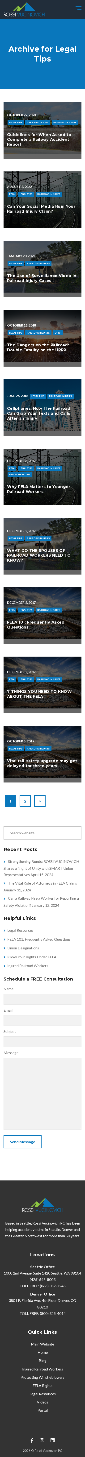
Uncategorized (19, 474)
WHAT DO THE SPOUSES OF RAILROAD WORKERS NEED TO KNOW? (39, 555)
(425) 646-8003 (42, 1279)
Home (43, 1352)
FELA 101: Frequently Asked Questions (39, 939)
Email (8, 1010)
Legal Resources (20, 930)
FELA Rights (42, 1385)
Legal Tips (15, 122)
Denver (67, 1229)
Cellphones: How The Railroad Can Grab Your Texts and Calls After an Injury (38, 413)
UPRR (58, 332)
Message (11, 1052)
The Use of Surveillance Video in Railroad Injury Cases (41, 278)
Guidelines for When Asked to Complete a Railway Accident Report (39, 139)
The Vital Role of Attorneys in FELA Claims (42, 883)
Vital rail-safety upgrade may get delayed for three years (42, 763)
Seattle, (55, 1229)
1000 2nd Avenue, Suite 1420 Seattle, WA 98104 (42, 1273)
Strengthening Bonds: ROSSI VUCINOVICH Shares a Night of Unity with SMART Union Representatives (41, 868)
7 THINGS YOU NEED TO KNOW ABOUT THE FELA (39, 694)
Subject (10, 1031)
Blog (43, 1360)
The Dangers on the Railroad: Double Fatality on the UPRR (38, 347)
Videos (42, 1402)
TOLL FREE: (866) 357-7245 (43, 1285)
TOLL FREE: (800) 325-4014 (43, 1313)
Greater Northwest (26, 1235)
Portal (43, 1410)
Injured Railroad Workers (27, 965)
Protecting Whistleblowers (42, 1377)
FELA (12, 194)
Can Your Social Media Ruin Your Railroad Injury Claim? (41, 209)
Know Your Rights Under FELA (31, 957)
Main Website (42, 1344)
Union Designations (23, 948)
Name (8, 988)
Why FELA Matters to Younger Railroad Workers (38, 489)
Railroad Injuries (64, 122)
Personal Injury (37, 122)
